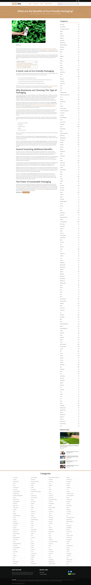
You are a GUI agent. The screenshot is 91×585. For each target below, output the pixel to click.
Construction (62, 112)
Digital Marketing (63, 137)
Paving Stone (69, 537)
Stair (61, 373)
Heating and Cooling (63, 217)
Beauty (61, 51)
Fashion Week (62, 162)
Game (61, 183)
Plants (61, 321)
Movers (61, 285)
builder (61, 65)
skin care (61, 360)
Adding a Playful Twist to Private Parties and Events (72, 461)
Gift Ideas (61, 194)
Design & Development (64, 133)
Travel (61, 396)
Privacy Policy (42, 572)
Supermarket (62, 380)
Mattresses (15, 531)
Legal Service (62, 253)
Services (61, 355)
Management (62, 262)
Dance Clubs (62, 124)
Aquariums (62, 35)
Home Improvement (63, 221)
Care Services (62, 83)
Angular (61, 33)
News (61, 294)
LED (60, 251)
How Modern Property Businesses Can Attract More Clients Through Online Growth (72, 457)
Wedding (61, 412)
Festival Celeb (62, 165)
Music (61, 289)
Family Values (62, 156)
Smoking (61, 362)
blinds (61, 58)
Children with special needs (64, 94)
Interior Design (62, 237)
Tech (61, 387)
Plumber (61, 326)
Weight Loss (62, 416)
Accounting (62, 24)
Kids (61, 244)
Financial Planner (63, 169)
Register (35, 3)
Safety (50, 545)
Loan (61, 258)
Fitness (61, 171)
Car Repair (62, 78)
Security (61, 348)
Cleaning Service (63, 101)
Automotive (62, 47)
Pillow (61, 319)
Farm (61, 158)
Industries (61, 228)
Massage (61, 271)
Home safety (62, 224)
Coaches (61, 106)
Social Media (62, 364)
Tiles (61, 391)
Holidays (61, 219)
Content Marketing (63, 117)
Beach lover (62, 49)
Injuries (61, 230)
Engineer (61, 149)
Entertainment (62, 151)
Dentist (61, 126)
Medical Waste (62, 278)
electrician (62, 144)
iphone (61, 239)
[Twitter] (78, 1)
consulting (62, 115)
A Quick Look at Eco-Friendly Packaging (24, 63)
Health (61, 210)
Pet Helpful (62, 314)
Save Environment (25, 192)
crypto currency (62, 122)
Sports (61, 371)
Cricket (61, 119)
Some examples (51, 85)
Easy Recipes (62, 140)
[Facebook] (76, 1)
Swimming (62, 385)
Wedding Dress (62, 414)
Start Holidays (62, 376)
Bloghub (61, 60)
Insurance (61, 233)
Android (61, 31)
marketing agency (40, 189)
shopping (61, 357)
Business (61, 69)
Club (61, 103)
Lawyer (61, 249)
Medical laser (62, 276)
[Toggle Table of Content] (35, 62)
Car (60, 76)
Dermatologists (62, 128)
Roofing (61, 339)
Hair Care (61, 205)
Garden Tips (62, 185)
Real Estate (62, 332)
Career (61, 85)
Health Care (51, 517)
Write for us (48, 3)
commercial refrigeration (64, 110)
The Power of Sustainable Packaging (23, 67)
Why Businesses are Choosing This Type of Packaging (27, 64)
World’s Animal (62, 421)
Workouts (61, 419)
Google (61, 196)
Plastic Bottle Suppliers (64, 323)
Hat (60, 208)
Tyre (61, 398)
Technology (62, 389)
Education (61, 142)
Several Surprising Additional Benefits (24, 66)
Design (61, 131)
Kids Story (62, 246)
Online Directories (63, 301)
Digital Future (62, 135)
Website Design (62, 410)
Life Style (61, 255)
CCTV (61, 90)
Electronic (15, 503)
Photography (62, 317)
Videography (62, 405)
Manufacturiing (62, 264)
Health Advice (62, 212)
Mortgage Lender (63, 283)
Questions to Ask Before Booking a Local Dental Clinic (72, 452)
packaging (62, 303)
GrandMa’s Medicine (63, 201)
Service (61, 353)
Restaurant (62, 337)
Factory (61, 153)
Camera (61, 74)
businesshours (62, 72)
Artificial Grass (62, 42)
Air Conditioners (63, 26)
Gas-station (62, 190)
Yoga (61, 425)
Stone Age (62, 378)
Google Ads (62, 199)
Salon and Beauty (63, 344)
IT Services (62, 242)
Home (29, 3)
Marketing (61, 269)
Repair (61, 335)
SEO (60, 351)
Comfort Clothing (63, 108)
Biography (61, 56)
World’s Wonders (63, 423)
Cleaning (61, 99)
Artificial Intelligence (63, 44)
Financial (61, 167)
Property (61, 330)
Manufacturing (62, 267)
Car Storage (62, 81)
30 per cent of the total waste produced (46, 48)
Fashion (61, 160)
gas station (62, 187)
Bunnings (61, 67)
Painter (61, 305)
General (61, 192)
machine (61, 260)
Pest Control (62, 310)
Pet (60, 312)
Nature (61, 292)
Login (41, 3)
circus (61, 97)
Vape (14, 559)
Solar (61, 366)
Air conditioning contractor (64, 29)
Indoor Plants (62, 226)
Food (61, 176)
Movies (61, 287)
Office (61, 296)
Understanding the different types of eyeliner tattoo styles (72, 466)
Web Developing (63, 407)
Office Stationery (63, 298)
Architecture (62, 40)
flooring (61, 174)
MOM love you (62, 280)
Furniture (68, 509)
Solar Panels (62, 369)
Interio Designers (63, 235)
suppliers (61, 382)
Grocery (61, 203)
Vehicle (61, 403)
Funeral (61, 178)
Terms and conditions (43, 574)
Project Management (63, 328)
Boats (61, 63)
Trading (61, 394)
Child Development (63, 92)
